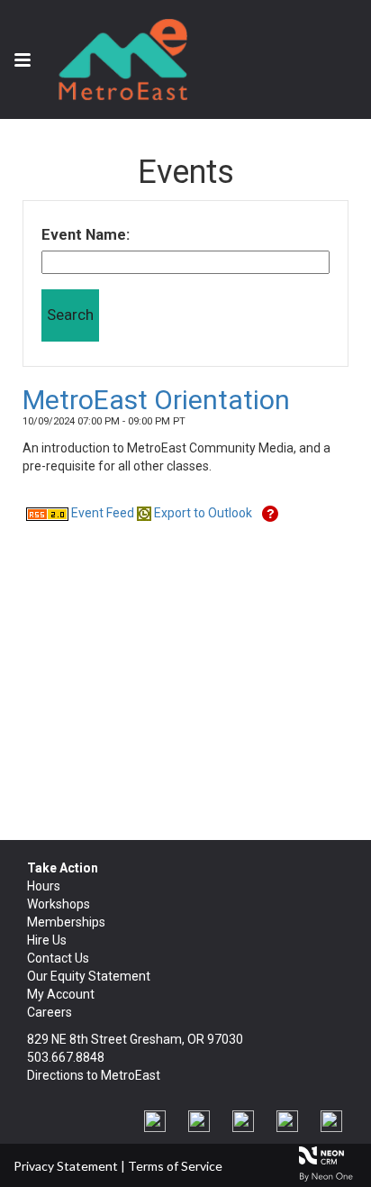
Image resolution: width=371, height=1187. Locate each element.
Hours (43, 886)
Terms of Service (175, 1165)
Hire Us (47, 940)
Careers (49, 1012)
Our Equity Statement (88, 976)
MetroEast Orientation (156, 399)
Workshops (58, 904)
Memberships (66, 922)
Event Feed (101, 513)
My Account (61, 994)
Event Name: (85, 234)
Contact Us (58, 958)
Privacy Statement (66, 1165)
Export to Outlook (201, 513)
